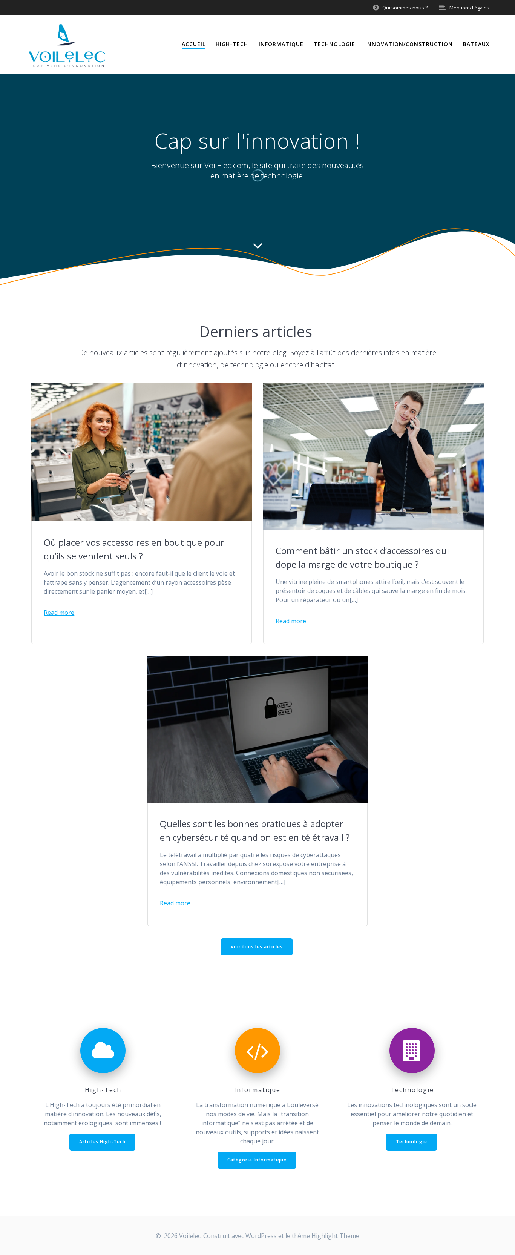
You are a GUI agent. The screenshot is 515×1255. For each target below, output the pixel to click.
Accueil (193, 44)
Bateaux (476, 44)
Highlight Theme (335, 1236)
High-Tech (232, 44)
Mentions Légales (469, 7)
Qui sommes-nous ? (405, 7)
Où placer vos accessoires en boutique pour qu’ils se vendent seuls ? (134, 549)
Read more (59, 612)
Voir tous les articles (257, 946)
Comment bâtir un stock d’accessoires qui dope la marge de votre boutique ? (362, 557)
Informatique (281, 44)
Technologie (334, 44)
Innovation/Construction (409, 44)
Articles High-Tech (102, 1141)
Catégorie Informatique (257, 1160)
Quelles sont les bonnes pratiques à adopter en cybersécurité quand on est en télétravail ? (255, 830)
